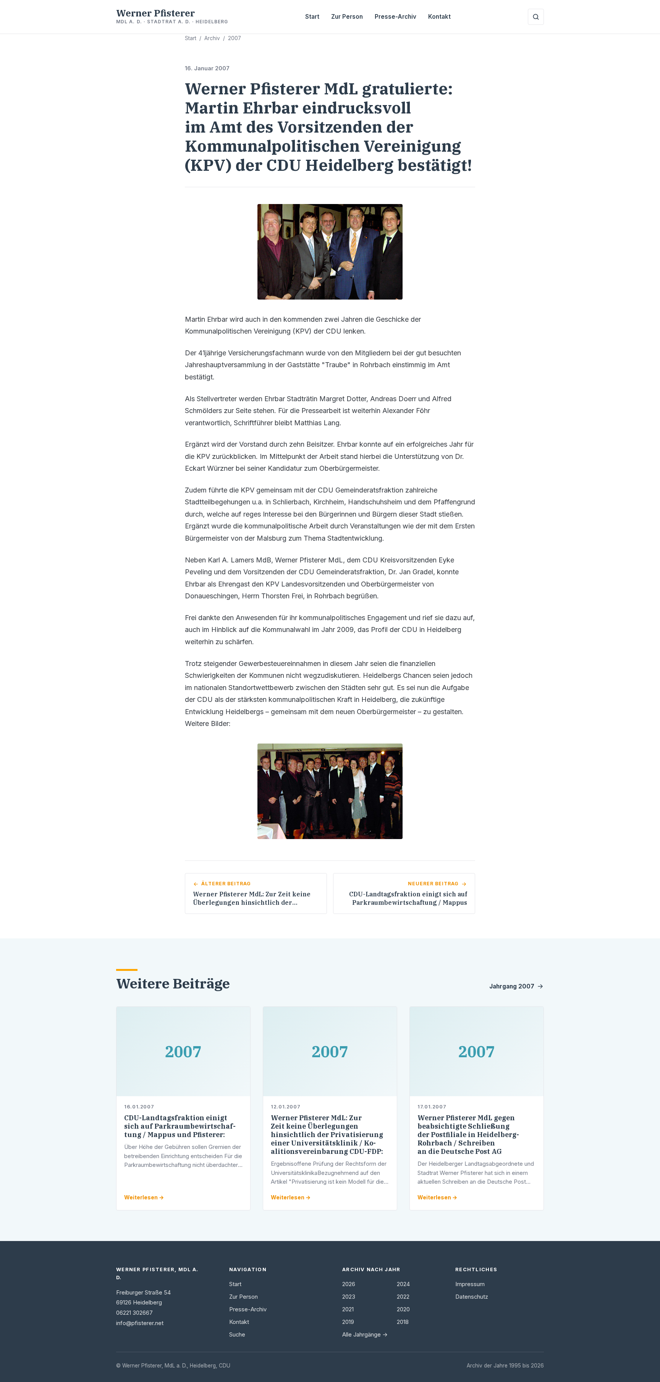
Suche (237, 1334)
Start (312, 16)
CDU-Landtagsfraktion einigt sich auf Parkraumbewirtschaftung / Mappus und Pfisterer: (180, 1126)
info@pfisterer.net (139, 1323)
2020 (403, 1309)
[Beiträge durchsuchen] (536, 17)
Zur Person (347, 16)
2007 (234, 38)
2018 (403, 1322)
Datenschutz (471, 1296)
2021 (348, 1309)
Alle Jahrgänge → (365, 1334)
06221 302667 (134, 1312)
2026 (348, 1284)
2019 (348, 1322)
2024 (403, 1284)
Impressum (470, 1284)
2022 (403, 1296)
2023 (348, 1296)
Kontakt (439, 16)
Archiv (212, 38)
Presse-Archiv (395, 16)
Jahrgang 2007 (511, 986)
